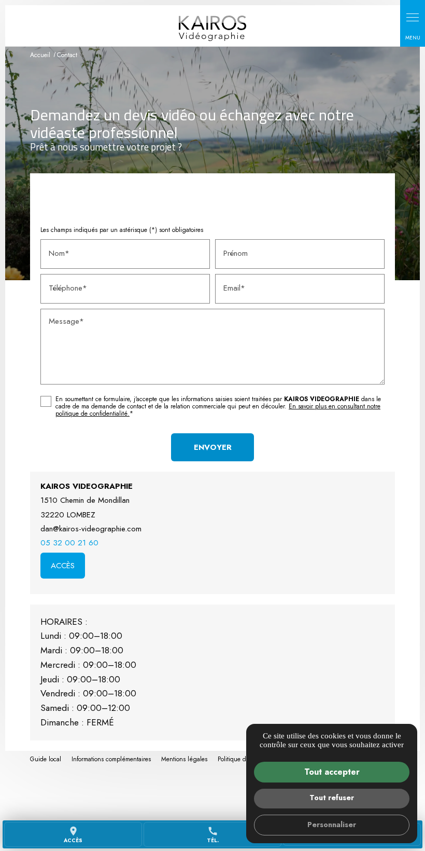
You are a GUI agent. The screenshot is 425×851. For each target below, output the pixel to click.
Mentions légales (184, 759)
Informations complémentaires (111, 759)
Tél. (213, 835)
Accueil (40, 55)
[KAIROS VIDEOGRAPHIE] (212, 28)
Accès (63, 565)
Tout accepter (332, 772)
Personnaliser (331, 824)
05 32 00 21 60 (69, 542)
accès (73, 835)
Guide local (45, 759)
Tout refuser (331, 797)
